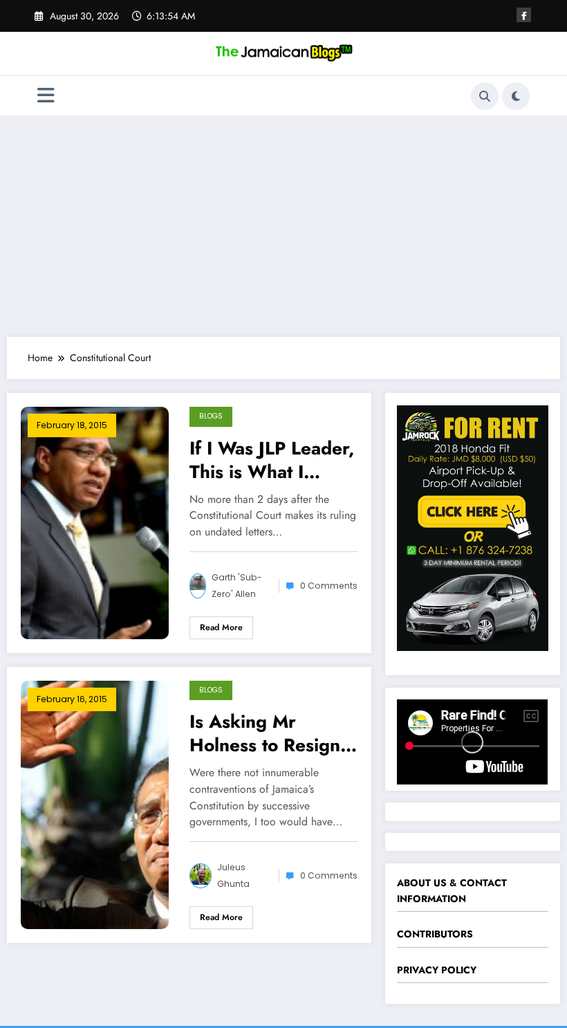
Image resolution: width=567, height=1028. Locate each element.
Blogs (211, 416)
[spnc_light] (516, 96)
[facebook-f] (524, 15)
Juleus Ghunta (233, 875)
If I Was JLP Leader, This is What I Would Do (272, 460)
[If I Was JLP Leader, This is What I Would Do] (95, 522)
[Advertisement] (283, 226)
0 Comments (328, 585)
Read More (221, 627)
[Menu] (46, 96)
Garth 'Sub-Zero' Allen (237, 585)
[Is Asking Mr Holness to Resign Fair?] (95, 803)
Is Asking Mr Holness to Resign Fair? (264, 733)
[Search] (485, 96)
